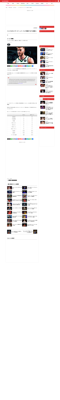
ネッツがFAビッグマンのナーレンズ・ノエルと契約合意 (32, 192)
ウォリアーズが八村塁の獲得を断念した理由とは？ (49, 82)
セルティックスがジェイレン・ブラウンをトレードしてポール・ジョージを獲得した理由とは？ (49, 86)
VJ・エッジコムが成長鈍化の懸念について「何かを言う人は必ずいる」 (49, 103)
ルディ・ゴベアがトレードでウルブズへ (17, 208)
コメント (9, 178)
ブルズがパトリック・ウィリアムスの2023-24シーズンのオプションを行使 (17, 200)
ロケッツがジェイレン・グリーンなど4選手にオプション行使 (32, 225)
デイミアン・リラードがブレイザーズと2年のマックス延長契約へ (32, 196)
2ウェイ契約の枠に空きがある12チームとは (49, 66)
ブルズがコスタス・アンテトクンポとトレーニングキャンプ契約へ (32, 216)
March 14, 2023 (20, 83)
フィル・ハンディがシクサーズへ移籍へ (49, 78)
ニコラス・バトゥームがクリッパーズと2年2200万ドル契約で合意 (17, 204)
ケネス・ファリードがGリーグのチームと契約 (32, 200)
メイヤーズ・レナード (14, 180)
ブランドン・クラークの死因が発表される (49, 74)
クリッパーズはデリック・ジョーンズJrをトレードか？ (49, 50)
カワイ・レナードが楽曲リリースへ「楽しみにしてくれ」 (49, 119)
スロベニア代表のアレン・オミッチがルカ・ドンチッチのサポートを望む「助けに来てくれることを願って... (49, 108)
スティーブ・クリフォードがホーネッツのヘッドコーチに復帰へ (32, 208)
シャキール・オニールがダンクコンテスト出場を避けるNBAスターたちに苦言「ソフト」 (49, 114)
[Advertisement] (30, 17)
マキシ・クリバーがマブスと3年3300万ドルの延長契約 (17, 221)
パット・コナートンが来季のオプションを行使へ (17, 225)
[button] (58, 1)
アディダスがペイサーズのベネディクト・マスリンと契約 (32, 212)
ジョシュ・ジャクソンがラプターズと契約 (17, 188)
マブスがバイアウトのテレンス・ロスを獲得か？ (17, 192)
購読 (8, 44)
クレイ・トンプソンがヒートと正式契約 (49, 62)
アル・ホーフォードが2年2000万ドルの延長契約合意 (17, 196)
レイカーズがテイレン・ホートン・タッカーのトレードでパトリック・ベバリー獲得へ (32, 204)
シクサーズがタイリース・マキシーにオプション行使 (32, 188)
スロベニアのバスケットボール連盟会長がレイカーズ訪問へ (49, 123)
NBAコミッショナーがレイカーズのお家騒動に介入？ (49, 54)
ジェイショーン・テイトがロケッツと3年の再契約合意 (17, 212)
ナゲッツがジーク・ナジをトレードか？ (49, 58)
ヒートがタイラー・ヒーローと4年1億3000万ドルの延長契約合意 (32, 221)
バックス (10, 180)
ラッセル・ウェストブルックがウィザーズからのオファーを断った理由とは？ (49, 92)
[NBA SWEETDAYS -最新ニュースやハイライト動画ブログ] (5, 1)
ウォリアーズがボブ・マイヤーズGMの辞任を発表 (17, 216)
